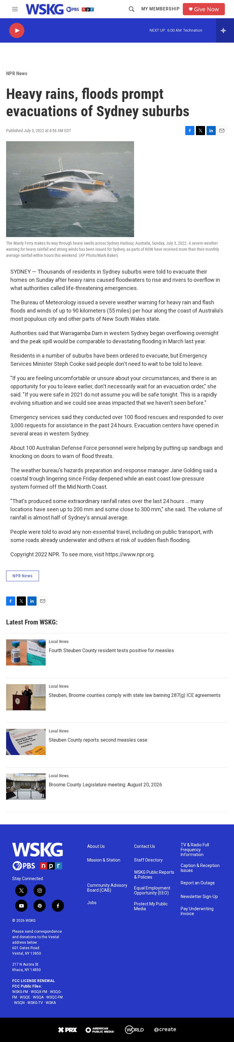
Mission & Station (103, 860)
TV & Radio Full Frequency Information (195, 850)
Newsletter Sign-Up (199, 896)
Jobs (92, 902)
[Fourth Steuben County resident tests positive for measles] (26, 652)
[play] (17, 30)
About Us (96, 846)
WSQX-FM (39, 992)
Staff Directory (148, 860)
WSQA (38, 997)
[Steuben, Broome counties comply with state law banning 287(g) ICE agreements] (26, 697)
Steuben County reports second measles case (98, 740)
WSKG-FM (20, 992)
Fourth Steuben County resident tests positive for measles (111, 650)
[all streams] (225, 30)
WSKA (51, 1003)
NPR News (16, 73)
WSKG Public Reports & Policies (154, 874)
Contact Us (144, 846)
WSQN (19, 1003)
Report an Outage (198, 883)
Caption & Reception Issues (200, 868)
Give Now (206, 9)
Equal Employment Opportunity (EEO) (152, 890)
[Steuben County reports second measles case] (26, 742)
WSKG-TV (35, 1003)
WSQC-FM (54, 997)
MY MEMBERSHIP (160, 8)
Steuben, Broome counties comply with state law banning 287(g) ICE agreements (135, 695)
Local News (59, 641)
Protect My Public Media (151, 906)
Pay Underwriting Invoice (197, 911)
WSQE (25, 997)
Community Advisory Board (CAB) (107, 888)
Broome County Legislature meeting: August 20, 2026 (105, 785)
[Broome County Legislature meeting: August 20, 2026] (26, 787)
